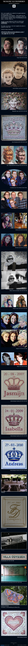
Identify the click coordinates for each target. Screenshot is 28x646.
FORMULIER (4, 22)
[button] (14, 6)
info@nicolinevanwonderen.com (12, 32)
